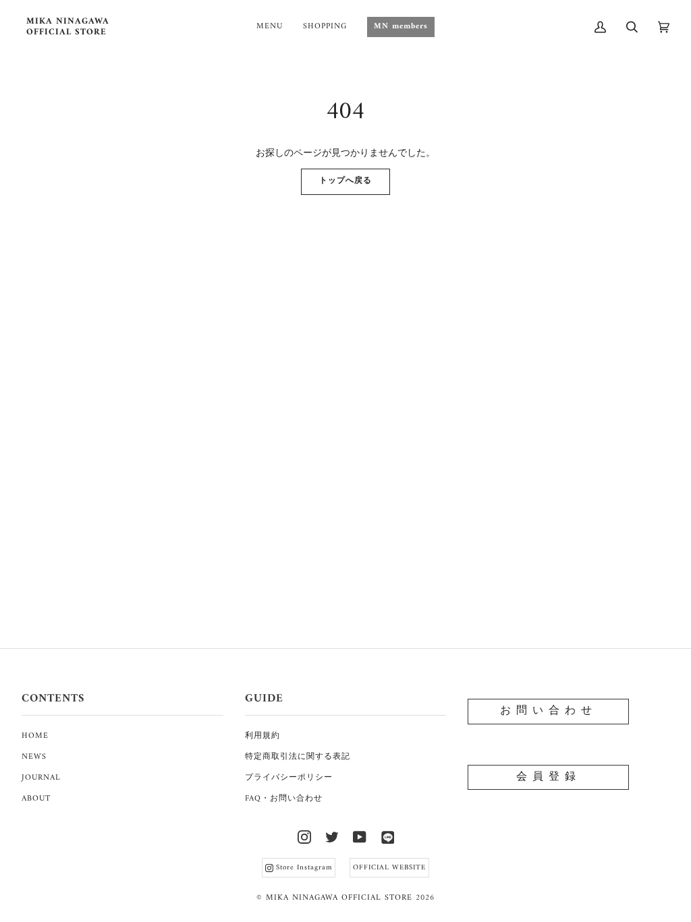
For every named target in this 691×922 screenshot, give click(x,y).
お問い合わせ (548, 710)
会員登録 (548, 777)
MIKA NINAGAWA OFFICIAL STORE (339, 898)
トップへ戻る (345, 181)
